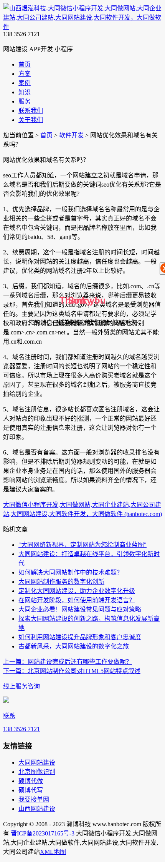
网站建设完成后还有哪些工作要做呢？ (67, 661)
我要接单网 (33, 799)
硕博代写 (30, 790)
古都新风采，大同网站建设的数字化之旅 (73, 646)
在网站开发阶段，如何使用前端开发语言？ (76, 600)
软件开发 (71, 135)
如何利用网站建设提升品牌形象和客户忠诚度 (79, 637)
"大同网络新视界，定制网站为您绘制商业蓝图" (82, 544)
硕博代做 (30, 781)
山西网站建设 (36, 808)
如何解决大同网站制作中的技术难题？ (70, 572)
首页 (46, 135)
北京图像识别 (36, 771)
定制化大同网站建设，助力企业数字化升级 (76, 591)
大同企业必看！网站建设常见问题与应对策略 (79, 609)
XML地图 (53, 852)
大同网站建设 (36, 762)
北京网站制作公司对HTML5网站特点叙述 (71, 671)
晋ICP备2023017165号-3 (42, 833)
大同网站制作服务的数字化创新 (61, 581)
